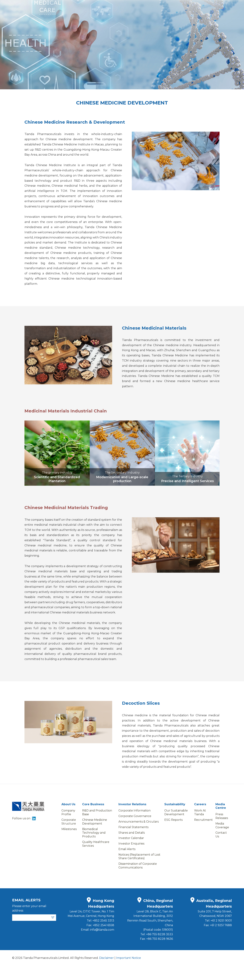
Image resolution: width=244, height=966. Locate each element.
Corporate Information (134, 810)
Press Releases (221, 816)
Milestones (69, 829)
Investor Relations (132, 804)
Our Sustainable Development (176, 812)
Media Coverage (222, 825)
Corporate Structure (68, 821)
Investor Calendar (131, 838)
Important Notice (128, 958)
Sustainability (174, 804)
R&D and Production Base (97, 812)
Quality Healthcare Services (95, 843)
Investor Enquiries (131, 843)
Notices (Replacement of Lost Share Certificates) (139, 856)
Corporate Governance (134, 816)
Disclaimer (106, 958)
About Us (68, 804)
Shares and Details (131, 832)
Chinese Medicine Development (94, 821)
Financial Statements (133, 827)
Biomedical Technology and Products (94, 832)
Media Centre (220, 806)
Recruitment (203, 819)
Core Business (93, 804)
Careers (200, 804)
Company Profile (68, 812)
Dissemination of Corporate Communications (137, 865)
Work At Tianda (200, 812)
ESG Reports (173, 819)
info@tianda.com (102, 929)
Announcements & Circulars (138, 821)
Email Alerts (126, 849)
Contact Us (221, 834)
